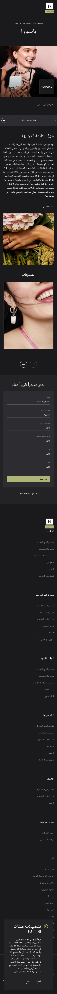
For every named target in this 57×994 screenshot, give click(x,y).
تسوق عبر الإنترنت (46, 640)
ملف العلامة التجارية (45, 619)
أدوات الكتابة (47, 658)
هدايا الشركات (47, 822)
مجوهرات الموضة (45, 595)
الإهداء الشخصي (47, 840)
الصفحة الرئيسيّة (38, 23)
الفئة (48, 397)
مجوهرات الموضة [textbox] (42, 402)
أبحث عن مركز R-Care (29, 493)
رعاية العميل (49, 903)
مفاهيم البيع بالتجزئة (45, 542)
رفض (28, 981)
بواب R (51, 897)
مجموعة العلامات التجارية (43, 683)
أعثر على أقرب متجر (45, 105)
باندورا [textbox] (47, 415)
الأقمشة (50, 779)
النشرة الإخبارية (47, 890)
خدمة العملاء (48, 690)
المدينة (48, 462)
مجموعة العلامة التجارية (44, 556)
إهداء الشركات (48, 833)
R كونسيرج (49, 696)
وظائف (51, 917)
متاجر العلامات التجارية (43, 436)
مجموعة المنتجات (46, 549)
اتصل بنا (50, 910)
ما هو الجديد (48, 563)
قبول (39, 981)
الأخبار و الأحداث (47, 883)
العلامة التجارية (45, 410)
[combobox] (28, 402)
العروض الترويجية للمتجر (43, 876)
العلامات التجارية (25, 23)
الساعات (50, 531)
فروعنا (51, 569)
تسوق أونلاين (49, 206)
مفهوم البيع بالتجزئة (44, 423)
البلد (48, 449)
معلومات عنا (49, 870)
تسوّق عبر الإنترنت (46, 576)
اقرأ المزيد (17, 972)
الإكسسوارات (47, 715)
